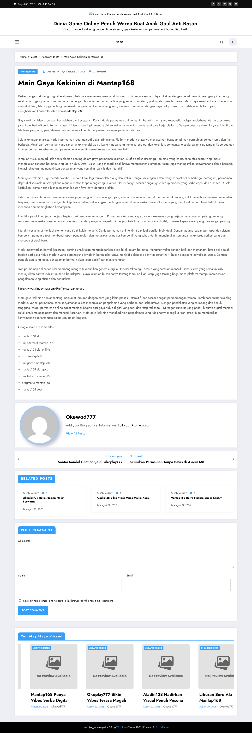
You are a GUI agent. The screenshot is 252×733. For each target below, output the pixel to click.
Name (21, 575)
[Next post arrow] (233, 459)
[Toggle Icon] (17, 42)
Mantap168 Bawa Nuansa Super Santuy (196, 498)
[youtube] (236, 4)
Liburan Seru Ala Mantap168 (173, 697)
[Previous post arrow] (19, 459)
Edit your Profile (129, 425)
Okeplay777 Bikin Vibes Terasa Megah (63, 697)
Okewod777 (53, 71)
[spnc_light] (233, 42)
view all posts (75, 433)
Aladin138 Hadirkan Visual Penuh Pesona (120, 697)
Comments (24, 541)
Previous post (114, 456)
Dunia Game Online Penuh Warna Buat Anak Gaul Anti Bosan (125, 23)
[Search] (222, 42)
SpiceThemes (163, 727)
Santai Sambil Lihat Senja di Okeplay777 (90, 462)
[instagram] (230, 4)
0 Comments (99, 71)
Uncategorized (27, 71)
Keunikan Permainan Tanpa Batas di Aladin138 (167, 462)
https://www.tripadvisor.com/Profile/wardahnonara (51, 288)
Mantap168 (74, 111)
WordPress (122, 727)
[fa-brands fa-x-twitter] (219, 4)
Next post (136, 456)
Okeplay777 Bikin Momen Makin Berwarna (43, 500)
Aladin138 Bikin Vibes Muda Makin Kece (123, 498)
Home (119, 42)
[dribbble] (225, 4)
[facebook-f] (213, 4)
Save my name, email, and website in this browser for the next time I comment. (68, 601)
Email (130, 575)
